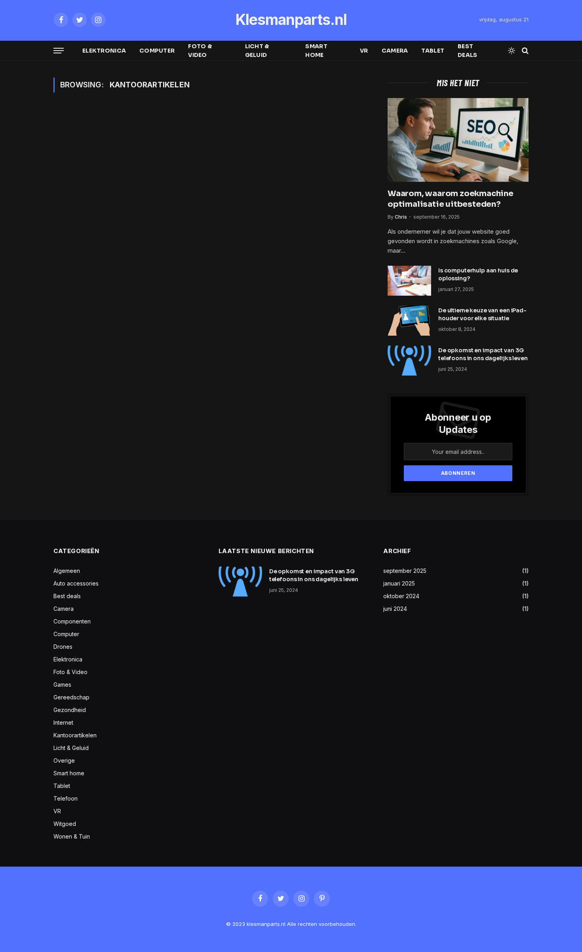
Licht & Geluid (257, 51)
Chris (401, 217)
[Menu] (58, 51)
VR (364, 50)
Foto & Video (200, 51)
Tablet (432, 50)
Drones (62, 646)
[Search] (524, 51)
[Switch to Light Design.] (511, 50)
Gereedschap (71, 697)
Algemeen (66, 570)
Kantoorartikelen (75, 735)
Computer (157, 50)
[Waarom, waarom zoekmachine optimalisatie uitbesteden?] (458, 140)
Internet (63, 722)
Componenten (72, 621)
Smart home (316, 51)
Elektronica (104, 50)
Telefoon (65, 798)
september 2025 (404, 570)
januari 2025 (399, 583)
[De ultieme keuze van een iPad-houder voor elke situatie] (409, 321)
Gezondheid (69, 709)
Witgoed (64, 823)
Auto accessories (76, 583)
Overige (64, 760)
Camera (395, 50)
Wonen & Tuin (71, 836)
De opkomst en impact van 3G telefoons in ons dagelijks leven (483, 354)
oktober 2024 (401, 596)
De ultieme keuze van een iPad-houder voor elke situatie (482, 314)
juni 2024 (395, 608)
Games (62, 684)
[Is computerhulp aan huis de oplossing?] (409, 281)
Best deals (467, 51)
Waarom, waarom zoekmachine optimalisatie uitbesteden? (451, 199)
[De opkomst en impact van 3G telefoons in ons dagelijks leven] (409, 361)
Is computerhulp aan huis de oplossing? (478, 274)
